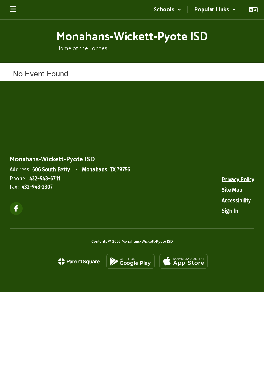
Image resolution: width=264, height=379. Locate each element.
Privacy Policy (238, 179)
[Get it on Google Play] (130, 261)
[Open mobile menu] (13, 9)
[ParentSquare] (79, 261)
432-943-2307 (37, 187)
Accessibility (236, 201)
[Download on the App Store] (183, 261)
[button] (167, 9)
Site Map (232, 190)
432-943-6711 (44, 178)
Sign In (230, 211)
